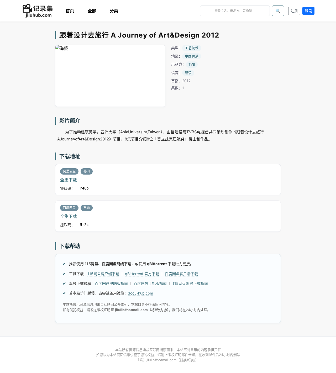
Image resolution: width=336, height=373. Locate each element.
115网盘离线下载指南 (190, 283)
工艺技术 (191, 48)
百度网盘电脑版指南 (111, 283)
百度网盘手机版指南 (150, 283)
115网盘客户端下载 (103, 273)
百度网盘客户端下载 (181, 273)
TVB (191, 64)
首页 (70, 10)
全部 (92, 10)
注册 (294, 11)
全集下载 (68, 179)
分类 (114, 10)
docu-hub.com (140, 293)
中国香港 (191, 56)
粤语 (188, 73)
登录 (308, 11)
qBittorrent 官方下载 (142, 273)
